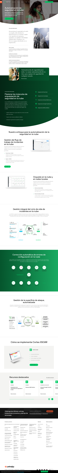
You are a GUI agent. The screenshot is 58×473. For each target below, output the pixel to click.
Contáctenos (39, 427)
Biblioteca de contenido (49, 427)
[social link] (37, 469)
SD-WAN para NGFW (16, 434)
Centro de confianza (11, 469)
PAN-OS (15, 436)
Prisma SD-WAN (16, 455)
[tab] (21, 399)
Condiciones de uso (16, 469)
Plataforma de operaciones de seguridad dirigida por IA (24, 425)
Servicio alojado (33, 364)
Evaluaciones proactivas (32, 427)
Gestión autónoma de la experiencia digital (16, 448)
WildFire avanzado (7, 438)
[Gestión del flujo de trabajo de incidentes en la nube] (41, 146)
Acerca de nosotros (40, 424)
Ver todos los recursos (50, 377)
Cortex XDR (21, 442)
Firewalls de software (16, 430)
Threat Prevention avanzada (8, 435)
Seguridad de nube (22, 427)
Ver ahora (6, 166)
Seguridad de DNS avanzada (8, 440)
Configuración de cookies (44, 471)
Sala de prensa (40, 437)
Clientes (39, 431)
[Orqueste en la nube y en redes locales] (16, 183)
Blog (46, 424)
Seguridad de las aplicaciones (24, 430)
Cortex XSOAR (22, 444)
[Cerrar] (57, 471)
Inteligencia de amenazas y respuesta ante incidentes (32, 425)
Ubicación (39, 435)
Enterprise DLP (15, 450)
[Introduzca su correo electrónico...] (37, 411)
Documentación (22, 469)
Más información (24, 78)
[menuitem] (8, 2)
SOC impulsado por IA (23, 439)
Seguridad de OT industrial (8, 448)
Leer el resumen (8, 18)
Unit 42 (47, 444)
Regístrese (49, 411)
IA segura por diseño (7, 427)
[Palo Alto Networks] (7, 2)
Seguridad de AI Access (8, 430)
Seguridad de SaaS (16, 459)
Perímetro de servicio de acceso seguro (16, 441)
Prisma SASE (15, 443)
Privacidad (6, 469)
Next (52, 399)
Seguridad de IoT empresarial (8, 444)
